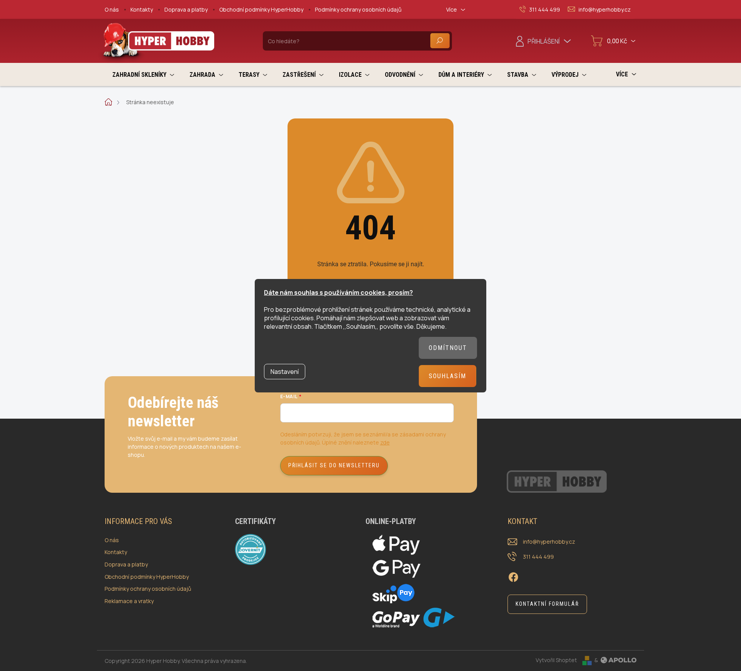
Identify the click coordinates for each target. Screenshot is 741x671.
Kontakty (141, 9)
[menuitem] (143, 74)
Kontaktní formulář (547, 604)
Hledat (440, 40)
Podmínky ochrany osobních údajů (358, 9)
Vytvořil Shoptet (556, 660)
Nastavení (285, 371)
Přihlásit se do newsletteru (334, 465)
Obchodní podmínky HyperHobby (261, 9)
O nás (112, 9)
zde (385, 442)
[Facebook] (513, 576)
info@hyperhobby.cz (549, 541)
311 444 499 (538, 556)
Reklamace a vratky (129, 601)
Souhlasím (447, 376)
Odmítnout (448, 348)
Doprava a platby (186, 9)
